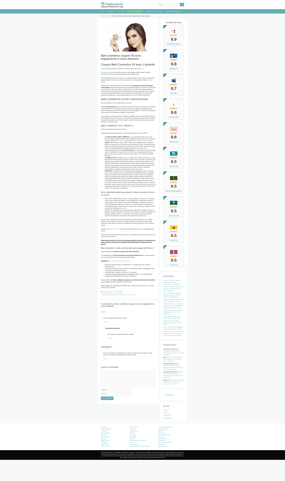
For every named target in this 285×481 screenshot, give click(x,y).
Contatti (165, 410)
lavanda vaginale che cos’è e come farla (112, 293)
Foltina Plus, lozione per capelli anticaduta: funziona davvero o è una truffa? (173, 382)
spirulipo (160, 431)
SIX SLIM (173, 93)
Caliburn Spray (105, 440)
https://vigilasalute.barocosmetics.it (119, 261)
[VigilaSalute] (112, 4)
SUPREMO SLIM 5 (174, 44)
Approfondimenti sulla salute (172, 11)
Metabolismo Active (164, 435)
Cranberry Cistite (106, 436)
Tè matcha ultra (163, 429)
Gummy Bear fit (105, 433)
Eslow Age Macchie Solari (137, 440)
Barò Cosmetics (114, 229)
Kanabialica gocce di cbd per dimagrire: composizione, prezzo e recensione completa (173, 367)
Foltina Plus (161, 440)
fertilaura (132, 433)
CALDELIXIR (173, 117)
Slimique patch (134, 444)
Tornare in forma (111, 11)
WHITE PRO (173, 166)
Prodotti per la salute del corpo (153, 11)
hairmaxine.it (133, 427)
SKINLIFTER (173, 142)
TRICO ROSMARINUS (174, 191)
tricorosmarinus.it (106, 429)
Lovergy (132, 442)
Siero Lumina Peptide (164, 442)
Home (102, 11)
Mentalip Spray (162, 446)
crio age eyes (134, 431)
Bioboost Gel (105, 444)
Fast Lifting (133, 436)
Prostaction (161, 444)
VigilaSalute (169, 395)
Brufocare (104, 438)
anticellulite (120, 140)
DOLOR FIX (173, 240)
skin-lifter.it (104, 427)
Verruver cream (105, 446)
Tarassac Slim (162, 438)
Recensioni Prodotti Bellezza (134, 11)
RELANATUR (173, 215)
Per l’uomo (121, 11)
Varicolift (132, 438)
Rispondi (105, 321)
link (143, 68)
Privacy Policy (167, 415)
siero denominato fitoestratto (143, 140)
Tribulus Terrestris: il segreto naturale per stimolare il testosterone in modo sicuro (171, 282)
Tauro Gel (161, 436)
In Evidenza (107, 16)
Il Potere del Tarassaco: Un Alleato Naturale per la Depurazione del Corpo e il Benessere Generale (173, 333)
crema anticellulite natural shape (139, 446)
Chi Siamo (166, 413)
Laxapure (104, 431)
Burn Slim (104, 435)
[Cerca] (182, 4)
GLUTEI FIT (173, 265)
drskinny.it (133, 429)
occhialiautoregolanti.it (165, 427)
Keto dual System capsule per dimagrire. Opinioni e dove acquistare (119, 294)
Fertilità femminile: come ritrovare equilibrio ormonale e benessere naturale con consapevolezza (173, 305)
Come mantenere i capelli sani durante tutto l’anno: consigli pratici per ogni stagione (172, 295)
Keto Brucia (161, 433)
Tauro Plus (133, 435)
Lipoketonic (104, 442)
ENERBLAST (173, 68)
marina (103, 312)
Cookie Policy (167, 418)
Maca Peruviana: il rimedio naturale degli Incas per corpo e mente (172, 322)
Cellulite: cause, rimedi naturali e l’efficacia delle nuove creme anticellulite (173, 312)
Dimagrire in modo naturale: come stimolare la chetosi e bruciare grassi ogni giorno (173, 288)
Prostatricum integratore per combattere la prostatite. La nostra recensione (173, 353)
